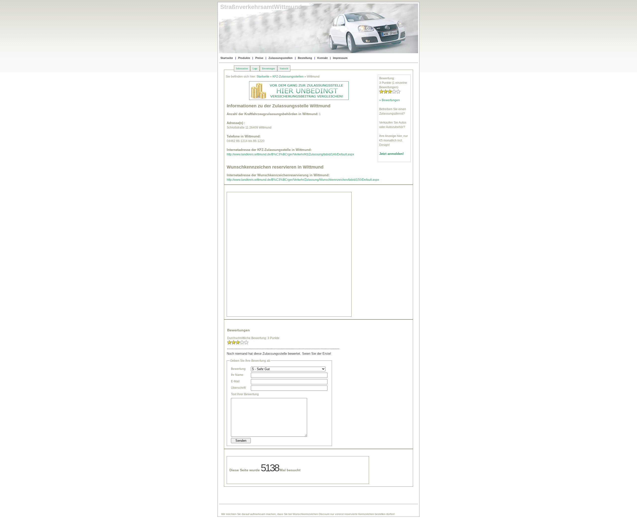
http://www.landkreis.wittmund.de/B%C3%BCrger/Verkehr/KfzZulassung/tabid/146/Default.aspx (290, 154)
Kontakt (322, 57)
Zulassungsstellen (280, 57)
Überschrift (238, 388)
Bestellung (305, 57)
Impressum (340, 57)
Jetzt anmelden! (391, 154)
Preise (259, 57)
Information (242, 68)
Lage (255, 68)
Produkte (244, 57)
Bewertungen (268, 68)
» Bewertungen (389, 100)
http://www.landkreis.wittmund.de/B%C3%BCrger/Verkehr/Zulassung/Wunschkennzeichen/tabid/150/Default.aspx (303, 179)
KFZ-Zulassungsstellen (288, 76)
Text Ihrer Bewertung (245, 394)
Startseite (226, 57)
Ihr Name (237, 375)
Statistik (284, 68)
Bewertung (238, 369)
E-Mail (235, 381)
